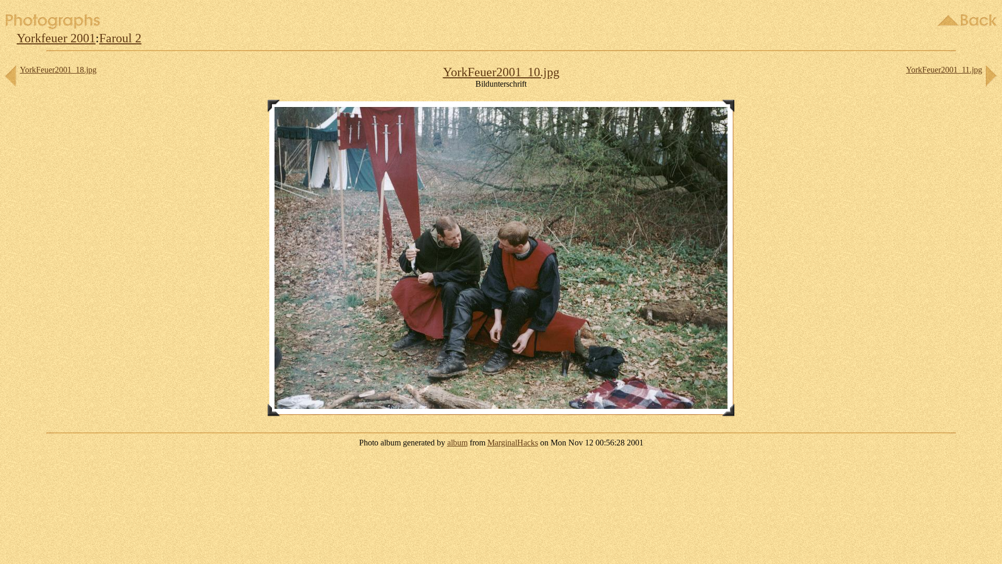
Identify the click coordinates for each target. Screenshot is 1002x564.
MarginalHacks (512, 442)
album (457, 442)
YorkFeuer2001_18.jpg (58, 69)
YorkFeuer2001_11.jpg (944, 69)
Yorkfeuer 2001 (56, 38)
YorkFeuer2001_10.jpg (501, 72)
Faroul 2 (120, 38)
